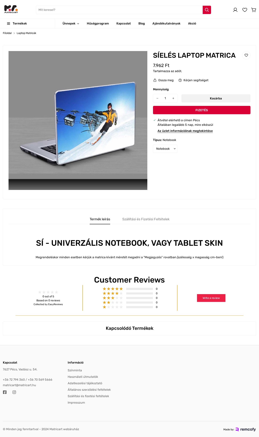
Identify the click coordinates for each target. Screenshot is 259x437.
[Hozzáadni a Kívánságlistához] (246, 55)
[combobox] (123, 10)
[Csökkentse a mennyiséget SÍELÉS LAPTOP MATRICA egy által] (157, 98)
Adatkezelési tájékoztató (85, 383)
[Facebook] (5, 392)
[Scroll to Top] (251, 416)
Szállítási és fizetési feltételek (88, 396)
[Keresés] (207, 10)
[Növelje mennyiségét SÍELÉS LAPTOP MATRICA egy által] (173, 98)
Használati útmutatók (83, 377)
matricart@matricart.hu (19, 385)
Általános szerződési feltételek (89, 389)
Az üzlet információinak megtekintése (185, 131)
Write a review (211, 298)
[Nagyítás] (139, 59)
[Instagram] (14, 392)
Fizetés (201, 110)
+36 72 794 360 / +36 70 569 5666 (27, 379)
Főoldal (7, 33)
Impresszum (76, 402)
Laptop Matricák (26, 33)
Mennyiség (161, 89)
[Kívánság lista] (245, 10)
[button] (254, 10)
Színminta (75, 370)
